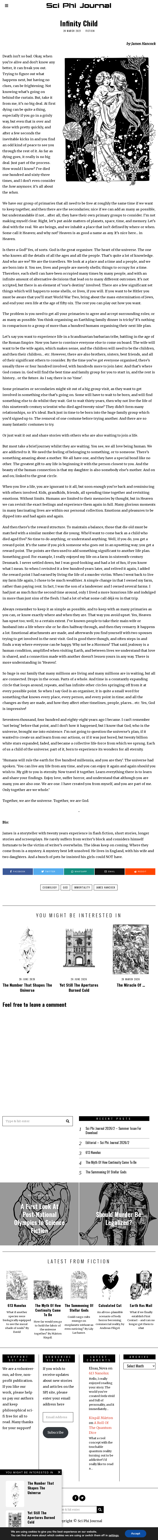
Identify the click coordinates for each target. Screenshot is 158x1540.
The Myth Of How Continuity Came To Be (111, 1162)
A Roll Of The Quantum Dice (100, 1428)
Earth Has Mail (141, 1305)
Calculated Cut (110, 1305)
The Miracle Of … (131, 985)
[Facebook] (75, 1498)
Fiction (90, 31)
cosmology (50, 887)
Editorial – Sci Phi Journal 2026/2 (107, 1142)
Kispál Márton (101, 1418)
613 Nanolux (93, 1152)
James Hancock (105, 887)
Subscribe (56, 1432)
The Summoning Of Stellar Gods (106, 1172)
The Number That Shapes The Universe (27, 987)
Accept (135, 1533)
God (65, 887)
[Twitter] (82, 1498)
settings (113, 1535)
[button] (68, 1121)
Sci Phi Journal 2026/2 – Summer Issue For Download (113, 1130)
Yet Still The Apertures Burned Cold (79, 987)
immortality (82, 887)
